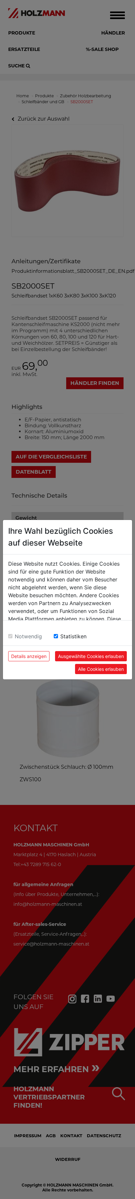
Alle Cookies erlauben (101, 669)
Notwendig (28, 636)
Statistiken (73, 636)
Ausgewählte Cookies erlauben (91, 656)
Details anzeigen (29, 656)
